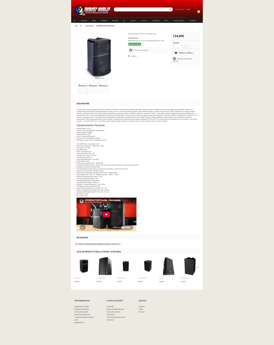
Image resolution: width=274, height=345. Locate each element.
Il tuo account (180, 9)
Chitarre (84, 20)
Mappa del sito (79, 322)
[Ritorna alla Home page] (76, 26)
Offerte (193, 20)
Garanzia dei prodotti (81, 312)
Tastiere (104, 20)
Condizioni (132, 38)
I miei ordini (110, 306)
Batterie (115, 20)
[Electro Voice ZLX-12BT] (168, 266)
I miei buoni (110, 320)
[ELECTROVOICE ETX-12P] (105, 266)
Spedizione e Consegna (81, 306)
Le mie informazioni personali (115, 317)
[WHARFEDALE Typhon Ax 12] (189, 266)
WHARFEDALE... (185, 278)
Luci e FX (144, 20)
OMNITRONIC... (121, 278)
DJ (74, 20)
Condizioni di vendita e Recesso (84, 317)
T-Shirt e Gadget (178, 20)
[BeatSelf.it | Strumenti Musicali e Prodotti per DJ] (92, 9)
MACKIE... (77, 278)
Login (188, 9)
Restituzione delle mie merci (115, 309)
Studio (133, 20)
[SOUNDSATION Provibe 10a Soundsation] (83, 88)
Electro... (162, 278)
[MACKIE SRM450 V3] (83, 266)
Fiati (166, 20)
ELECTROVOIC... (101, 278)
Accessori (155, 20)
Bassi (94, 20)
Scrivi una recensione (140, 50)
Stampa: (134, 56)
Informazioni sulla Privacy (82, 314)
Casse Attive (89, 25)
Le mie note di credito (113, 312)
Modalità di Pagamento (81, 309)
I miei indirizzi (110, 314)
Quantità (176, 43)
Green (76, 320)
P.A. (124, 20)
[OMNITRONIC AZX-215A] (147, 266)
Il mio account (114, 300)
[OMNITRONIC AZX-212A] (126, 266)
